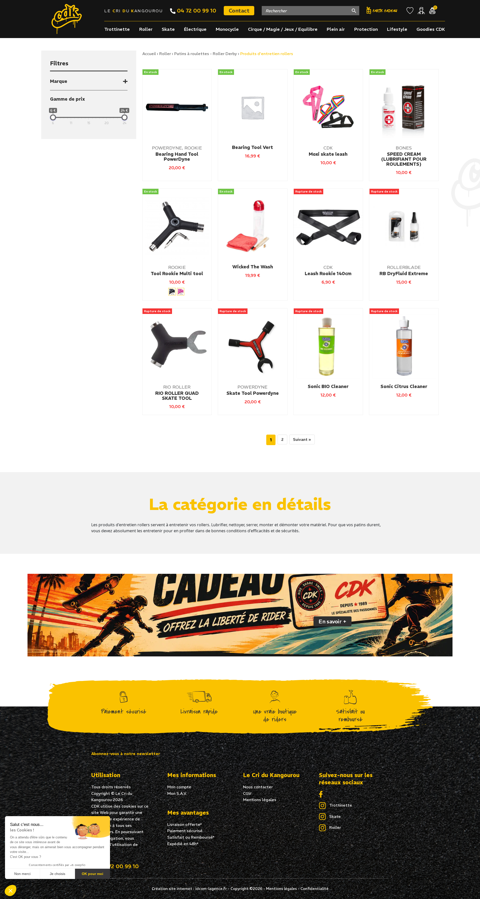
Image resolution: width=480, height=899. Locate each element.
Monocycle (227, 29)
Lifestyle (397, 29)
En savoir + (332, 621)
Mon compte (179, 786)
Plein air (336, 29)
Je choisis (57, 874)
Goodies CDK (430, 29)
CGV (247, 793)
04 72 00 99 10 (196, 10)
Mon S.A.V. (177, 793)
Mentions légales (259, 799)
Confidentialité (314, 888)
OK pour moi (92, 874)
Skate (168, 29)
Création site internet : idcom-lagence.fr (189, 888)
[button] (10, 890)
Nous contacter (258, 786)
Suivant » (302, 439)
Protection (366, 29)
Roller (145, 29)
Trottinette (117, 29)
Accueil (149, 53)
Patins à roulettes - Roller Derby (205, 53)
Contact (239, 10)
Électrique (195, 29)
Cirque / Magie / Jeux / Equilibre (283, 29)
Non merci (22, 874)
